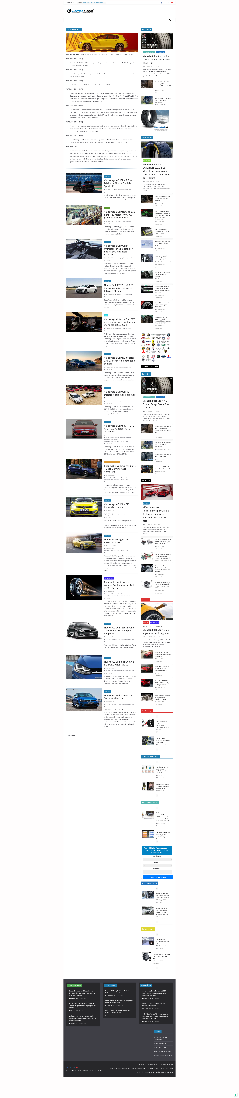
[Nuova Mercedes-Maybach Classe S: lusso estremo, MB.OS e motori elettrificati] (147, 571)
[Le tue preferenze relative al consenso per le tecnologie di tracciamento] (236, 1095)
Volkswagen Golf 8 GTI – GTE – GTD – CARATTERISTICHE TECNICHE (119, 428)
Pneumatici (71, 20)
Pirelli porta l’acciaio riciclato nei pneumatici (162, 230)
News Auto (110, 20)
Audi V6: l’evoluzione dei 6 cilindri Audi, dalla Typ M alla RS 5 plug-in (163, 542)
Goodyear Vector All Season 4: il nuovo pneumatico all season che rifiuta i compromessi (163, 259)
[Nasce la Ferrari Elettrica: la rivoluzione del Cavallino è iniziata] (147, 699)
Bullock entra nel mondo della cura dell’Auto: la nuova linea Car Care (161, 785)
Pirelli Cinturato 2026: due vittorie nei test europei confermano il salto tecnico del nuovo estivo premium (163, 817)
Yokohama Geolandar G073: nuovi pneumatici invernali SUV (159, 894)
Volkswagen (118, 189)
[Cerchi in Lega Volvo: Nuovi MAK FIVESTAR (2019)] (148, 723)
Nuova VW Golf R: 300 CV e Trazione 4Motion (118, 697)
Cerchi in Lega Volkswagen (112, 437)
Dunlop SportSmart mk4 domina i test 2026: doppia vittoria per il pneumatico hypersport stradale (82, 993)
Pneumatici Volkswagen (126, 437)
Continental (109, 594)
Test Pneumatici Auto (148, 52)
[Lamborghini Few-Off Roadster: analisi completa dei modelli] (147, 656)
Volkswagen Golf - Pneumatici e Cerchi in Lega (116, 441)
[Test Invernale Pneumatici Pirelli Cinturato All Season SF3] (147, 101)
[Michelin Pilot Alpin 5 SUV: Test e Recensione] (147, 458)
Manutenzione (124, 20)
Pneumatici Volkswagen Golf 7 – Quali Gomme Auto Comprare (120, 468)
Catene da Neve (99, 20)
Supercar (145, 622)
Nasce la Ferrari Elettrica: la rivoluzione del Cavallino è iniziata (162, 697)
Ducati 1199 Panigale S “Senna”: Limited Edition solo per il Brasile (117, 992)
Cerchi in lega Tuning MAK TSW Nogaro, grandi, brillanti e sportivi (117, 1011)
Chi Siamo (73, 1070)
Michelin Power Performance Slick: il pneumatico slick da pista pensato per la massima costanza (82, 1018)
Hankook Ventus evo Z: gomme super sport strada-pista (162, 305)
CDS (133, 20)
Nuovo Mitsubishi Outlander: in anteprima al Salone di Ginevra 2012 (119, 1002)
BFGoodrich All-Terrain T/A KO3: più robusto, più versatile (94, 3)
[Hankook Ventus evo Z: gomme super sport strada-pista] (147, 307)
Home (67, 1070)
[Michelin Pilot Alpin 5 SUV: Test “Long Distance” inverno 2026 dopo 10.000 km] (147, 87)
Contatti (80, 1070)
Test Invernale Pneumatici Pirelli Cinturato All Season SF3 (163, 100)
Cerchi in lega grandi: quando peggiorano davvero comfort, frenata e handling (162, 739)
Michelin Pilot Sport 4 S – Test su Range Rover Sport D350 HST (156, 59)
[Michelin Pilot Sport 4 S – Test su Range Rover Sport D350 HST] (157, 41)
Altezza (157, 862)
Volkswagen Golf (126, 189)
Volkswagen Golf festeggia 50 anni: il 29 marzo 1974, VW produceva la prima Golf (119, 214)
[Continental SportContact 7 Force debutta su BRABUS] (147, 276)
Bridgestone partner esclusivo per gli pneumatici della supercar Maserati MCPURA (163, 320)
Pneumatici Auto (109, 578)
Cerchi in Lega (84, 20)
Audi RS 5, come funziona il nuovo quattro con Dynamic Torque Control (163, 556)
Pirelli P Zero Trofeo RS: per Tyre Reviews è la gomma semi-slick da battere (163, 835)
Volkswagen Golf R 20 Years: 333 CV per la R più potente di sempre (119, 360)
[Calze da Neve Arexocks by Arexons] (148, 941)
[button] (76, 20)
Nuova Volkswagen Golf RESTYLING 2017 (116, 541)
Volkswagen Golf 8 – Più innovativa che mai (116, 506)
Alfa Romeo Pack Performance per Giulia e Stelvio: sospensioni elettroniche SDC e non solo (156, 514)
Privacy (100, 1070)
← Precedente (71, 736)
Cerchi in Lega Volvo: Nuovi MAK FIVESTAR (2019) (162, 723)
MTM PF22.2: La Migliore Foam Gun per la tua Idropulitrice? (163, 769)
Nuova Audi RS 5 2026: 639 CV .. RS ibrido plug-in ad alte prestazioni (163, 683)
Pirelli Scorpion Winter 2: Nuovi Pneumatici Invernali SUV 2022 (163, 906)
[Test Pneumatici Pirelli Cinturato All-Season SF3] (147, 470)
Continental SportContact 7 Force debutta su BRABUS (162, 274)
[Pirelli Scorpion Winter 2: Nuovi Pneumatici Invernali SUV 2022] (148, 906)
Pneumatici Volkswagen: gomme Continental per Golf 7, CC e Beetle (119, 585)
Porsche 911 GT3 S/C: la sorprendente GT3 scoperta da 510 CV (162, 668)
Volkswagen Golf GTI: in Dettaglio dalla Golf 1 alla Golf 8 (119, 394)
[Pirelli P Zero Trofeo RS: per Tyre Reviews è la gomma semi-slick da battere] (148, 834)
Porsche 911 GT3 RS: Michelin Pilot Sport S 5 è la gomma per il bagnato (156, 630)
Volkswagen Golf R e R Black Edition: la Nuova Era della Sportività (119, 183)
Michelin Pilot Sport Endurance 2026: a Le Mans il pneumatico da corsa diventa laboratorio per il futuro (156, 171)
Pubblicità (85, 1070)
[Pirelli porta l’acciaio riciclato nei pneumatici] (147, 232)
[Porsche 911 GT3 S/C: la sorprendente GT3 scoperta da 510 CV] (147, 671)
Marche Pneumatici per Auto (112, 462)
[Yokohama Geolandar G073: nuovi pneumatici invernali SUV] (144, 895)
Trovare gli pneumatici (158, 877)
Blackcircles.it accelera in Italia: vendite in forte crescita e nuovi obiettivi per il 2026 (162, 289)
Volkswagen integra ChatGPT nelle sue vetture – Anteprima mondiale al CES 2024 (120, 321)
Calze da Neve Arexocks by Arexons (162, 940)
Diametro (156, 869)
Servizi (91, 1070)
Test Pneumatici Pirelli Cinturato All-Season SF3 (162, 468)
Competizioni (146, 160)
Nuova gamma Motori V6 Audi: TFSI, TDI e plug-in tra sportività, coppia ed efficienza (162, 585)
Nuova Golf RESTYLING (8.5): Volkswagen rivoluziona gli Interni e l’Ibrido (119, 287)
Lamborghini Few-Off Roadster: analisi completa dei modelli (163, 654)
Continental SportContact (118, 594)
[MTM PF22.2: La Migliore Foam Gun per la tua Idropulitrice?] (148, 769)
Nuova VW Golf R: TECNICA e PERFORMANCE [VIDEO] (119, 663)
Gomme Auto (109, 477)
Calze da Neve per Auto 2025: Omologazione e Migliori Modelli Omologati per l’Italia (162, 956)
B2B (96, 1070)
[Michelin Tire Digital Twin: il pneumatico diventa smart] (147, 246)
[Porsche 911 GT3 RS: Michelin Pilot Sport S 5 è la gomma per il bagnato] (157, 611)
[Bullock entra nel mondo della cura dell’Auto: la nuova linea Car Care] (148, 784)
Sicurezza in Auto (143, 20)
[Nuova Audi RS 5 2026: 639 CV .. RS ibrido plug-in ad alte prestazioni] (147, 685)
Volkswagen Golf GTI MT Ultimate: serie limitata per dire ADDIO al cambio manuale (118, 250)
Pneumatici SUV (160, 52)
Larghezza (157, 856)
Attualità (107, 208)
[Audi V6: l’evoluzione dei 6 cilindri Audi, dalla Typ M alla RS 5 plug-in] (147, 544)
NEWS (106, 315)
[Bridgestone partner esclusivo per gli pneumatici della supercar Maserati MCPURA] (147, 322)
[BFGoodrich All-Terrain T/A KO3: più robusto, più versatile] (147, 201)
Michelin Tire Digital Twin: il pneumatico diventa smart (163, 244)
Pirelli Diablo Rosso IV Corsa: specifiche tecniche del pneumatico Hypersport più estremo (82, 1006)
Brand (154, 20)
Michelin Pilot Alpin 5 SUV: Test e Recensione (163, 455)
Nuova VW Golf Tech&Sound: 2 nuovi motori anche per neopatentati (119, 630)
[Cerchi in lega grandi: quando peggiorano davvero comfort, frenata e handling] (148, 738)
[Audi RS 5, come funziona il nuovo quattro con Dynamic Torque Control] (147, 557)
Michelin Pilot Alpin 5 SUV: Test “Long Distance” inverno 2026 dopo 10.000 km (163, 85)
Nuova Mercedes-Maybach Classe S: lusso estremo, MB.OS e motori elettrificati (162, 569)
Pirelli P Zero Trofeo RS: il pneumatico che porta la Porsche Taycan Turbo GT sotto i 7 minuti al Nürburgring (163, 215)
